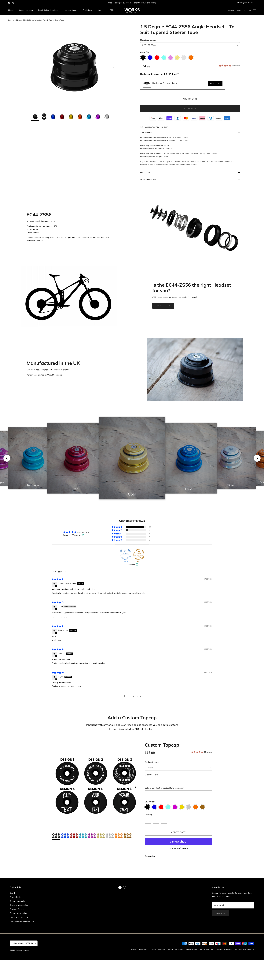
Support (100, 10)
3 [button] (133, 696)
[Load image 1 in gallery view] (74, 67)
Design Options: (152, 762)
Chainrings (87, 10)
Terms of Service (17, 909)
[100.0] (125, 554)
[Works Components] (132, 10)
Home (10, 10)
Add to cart (190, 99)
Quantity (148, 814)
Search (12, 893)
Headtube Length (148, 40)
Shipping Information (19, 905)
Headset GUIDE (163, 306)
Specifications (146, 132)
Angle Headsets (26, 10)
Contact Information (18, 913)
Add (215, 83)
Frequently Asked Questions (22, 921)
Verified (131, 564)
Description (145, 172)
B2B (111, 10)
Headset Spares (70, 10)
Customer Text (151, 774)
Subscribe (220, 913)
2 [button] (128, 696)
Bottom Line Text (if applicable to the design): (165, 788)
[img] (58, 579)
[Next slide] (257, 458)
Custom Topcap (162, 745)
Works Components (22, 950)
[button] (117, 527)
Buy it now (190, 108)
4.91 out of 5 (83, 532)
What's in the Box (148, 179)
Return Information (18, 901)
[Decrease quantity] (148, 820)
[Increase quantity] (164, 820)
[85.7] (138, 554)
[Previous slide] (6, 458)
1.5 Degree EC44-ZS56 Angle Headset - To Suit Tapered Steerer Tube (39, 20)
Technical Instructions (19, 917)
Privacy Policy (15, 897)
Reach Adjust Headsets (48, 10)
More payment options (178, 848)
